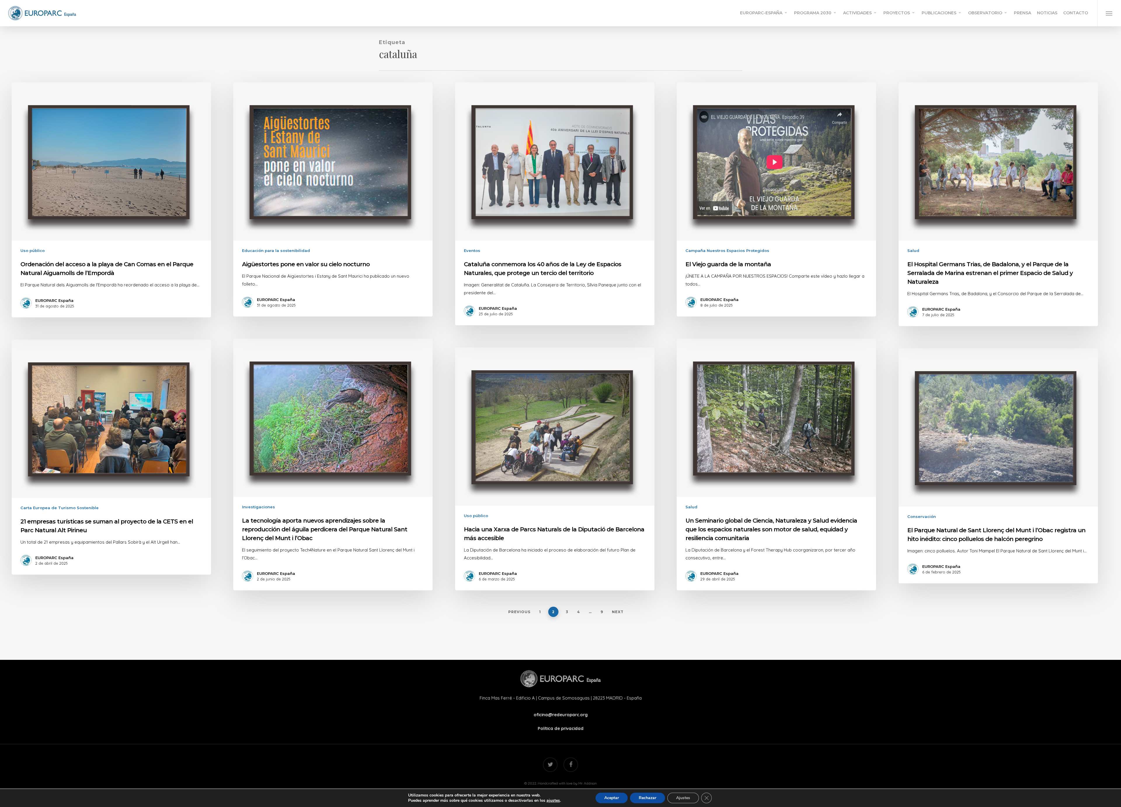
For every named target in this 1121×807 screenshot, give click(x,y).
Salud (913, 250)
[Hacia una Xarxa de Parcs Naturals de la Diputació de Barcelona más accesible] (555, 468)
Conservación (921, 516)
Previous (519, 612)
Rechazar (647, 798)
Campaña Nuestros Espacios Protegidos (727, 250)
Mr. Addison (587, 783)
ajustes (553, 800)
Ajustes (683, 798)
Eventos (472, 250)
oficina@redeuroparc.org (561, 714)
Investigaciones (258, 507)
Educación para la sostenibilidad (276, 250)
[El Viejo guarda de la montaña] (776, 199)
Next (618, 612)
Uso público (32, 250)
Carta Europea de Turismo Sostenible (59, 507)
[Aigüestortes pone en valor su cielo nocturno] (333, 199)
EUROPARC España (54, 300)
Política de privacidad (561, 728)
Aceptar (611, 798)
